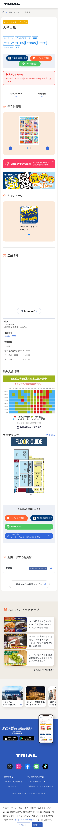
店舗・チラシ (13, 12)
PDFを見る (50, 435)
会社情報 (8, 777)
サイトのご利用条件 (12, 782)
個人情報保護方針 (35, 777)
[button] (27, 148)
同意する (37, 824)
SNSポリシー (9, 786)
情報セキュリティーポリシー (39, 786)
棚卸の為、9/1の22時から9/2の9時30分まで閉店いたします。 (28, 80)
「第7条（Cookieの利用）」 (25, 819)
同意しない (23, 825)
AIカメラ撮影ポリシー (36, 782)
